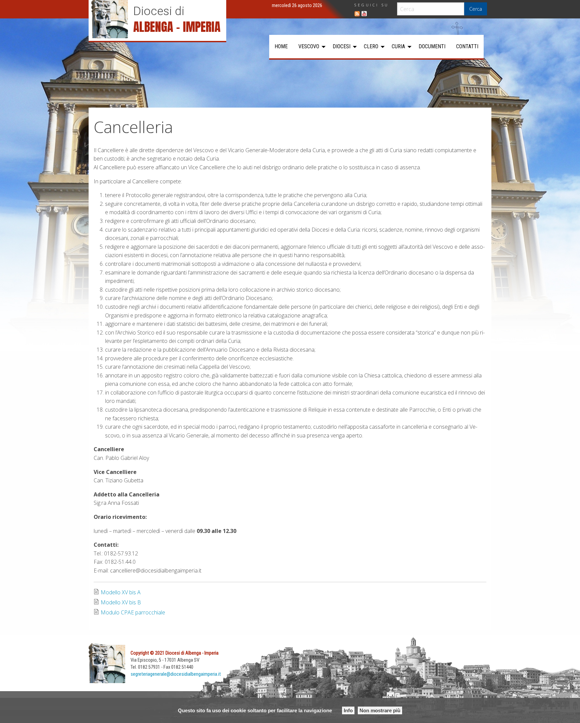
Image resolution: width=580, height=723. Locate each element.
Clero (371, 46)
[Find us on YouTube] (364, 13)
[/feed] (357, 13)
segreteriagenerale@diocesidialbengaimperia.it (176, 674)
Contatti (467, 46)
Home (281, 46)
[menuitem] (281, 46)
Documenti (432, 46)
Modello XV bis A (121, 592)
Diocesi (341, 46)
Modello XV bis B (121, 602)
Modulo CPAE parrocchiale (133, 612)
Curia (398, 46)
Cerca (475, 9)
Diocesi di (158, 11)
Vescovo (308, 46)
